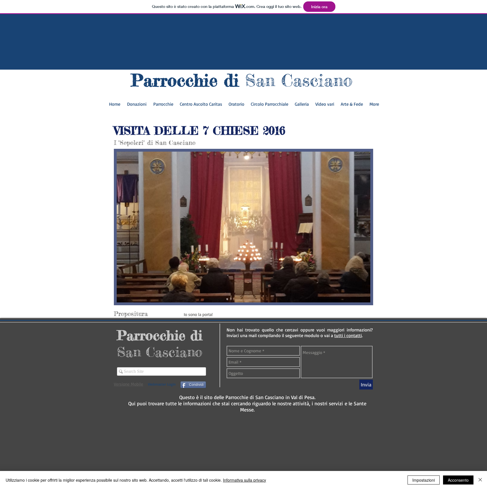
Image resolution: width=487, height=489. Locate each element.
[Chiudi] (480, 479)
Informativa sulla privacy (244, 480)
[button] (351, 106)
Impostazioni (423, 480)
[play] (356, 297)
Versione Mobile (128, 384)
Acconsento (458, 480)
